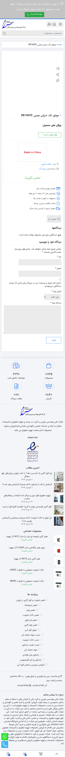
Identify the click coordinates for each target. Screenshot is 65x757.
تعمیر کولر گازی (30, 625)
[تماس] (4, 744)
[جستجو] (4, 33)
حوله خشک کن (30, 650)
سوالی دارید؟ (49, 134)
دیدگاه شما (55, 303)
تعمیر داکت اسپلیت (31, 615)
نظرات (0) (52, 219)
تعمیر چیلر (30, 610)
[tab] (54, 219)
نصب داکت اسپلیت (30, 640)
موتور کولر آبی (31, 630)
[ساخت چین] (32, 153)
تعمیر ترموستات (30, 605)
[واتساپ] (4, 736)
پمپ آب (42, 168)
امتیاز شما (56, 291)
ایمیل (58, 268)
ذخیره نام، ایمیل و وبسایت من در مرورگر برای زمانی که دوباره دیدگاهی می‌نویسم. (35, 284)
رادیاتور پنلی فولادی (31, 655)
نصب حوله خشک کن (30, 635)
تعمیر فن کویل (31, 620)
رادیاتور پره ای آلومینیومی (30, 659)
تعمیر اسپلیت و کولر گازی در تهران (30, 600)
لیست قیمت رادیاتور (30, 645)
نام (59, 257)
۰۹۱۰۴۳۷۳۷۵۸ (36, 14)
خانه (60, 44)
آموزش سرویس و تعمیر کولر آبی (30, 664)
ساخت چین (46, 164)
